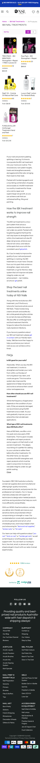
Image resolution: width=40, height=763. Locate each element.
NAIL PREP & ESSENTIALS (9, 676)
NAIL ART (7, 703)
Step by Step (26, 640)
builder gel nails (25, 536)
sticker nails (7, 529)
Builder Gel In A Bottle (29, 684)
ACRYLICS (7, 647)
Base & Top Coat (27, 656)
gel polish (23, 249)
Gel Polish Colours (28, 650)
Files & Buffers (8, 694)
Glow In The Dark (28, 660)
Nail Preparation (8, 681)
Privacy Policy (24, 738)
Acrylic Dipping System (8, 664)
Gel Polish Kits (27, 653)
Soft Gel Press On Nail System (29, 679)
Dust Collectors (27, 730)
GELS (24, 675)
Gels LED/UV (26, 693)
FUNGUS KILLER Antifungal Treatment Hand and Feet (8, 129)
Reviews (6, 640)
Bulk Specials (7, 668)
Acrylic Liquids (8, 650)
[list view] (33, 32)
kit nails (18, 529)
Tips (4, 697)
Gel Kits (24, 687)
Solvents (6, 684)
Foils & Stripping (9, 713)
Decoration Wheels (9, 719)
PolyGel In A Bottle (28, 690)
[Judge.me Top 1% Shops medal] (9, 572)
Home (4, 21)
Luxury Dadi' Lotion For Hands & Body (28, 94)
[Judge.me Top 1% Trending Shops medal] (20, 572)
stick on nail (11, 536)
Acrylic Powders (8, 653)
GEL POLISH (27, 647)
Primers (5, 687)
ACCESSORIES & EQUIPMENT (29, 705)
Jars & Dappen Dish (29, 727)
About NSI (6, 631)
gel (16, 281)
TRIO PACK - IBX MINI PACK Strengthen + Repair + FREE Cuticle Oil (10, 59)
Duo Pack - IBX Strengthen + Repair (29, 57)
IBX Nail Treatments (17, 21)
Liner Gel (25, 697)
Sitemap (32, 738)
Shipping (25, 634)
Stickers (6, 710)
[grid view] (28, 32)
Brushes (6, 690)
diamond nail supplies (26, 526)
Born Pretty (7, 706)
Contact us (25, 631)
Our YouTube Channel (10, 637)
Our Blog (6, 634)
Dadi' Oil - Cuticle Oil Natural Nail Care (10, 94)
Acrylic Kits (7, 660)
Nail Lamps (25, 712)
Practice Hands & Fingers (28, 722)
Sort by (6, 32)
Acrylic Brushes (8, 656)
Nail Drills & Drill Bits (29, 709)
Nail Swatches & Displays (27, 717)
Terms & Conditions (11, 738)
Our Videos (26, 637)
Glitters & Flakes (8, 723)
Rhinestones (7, 716)
